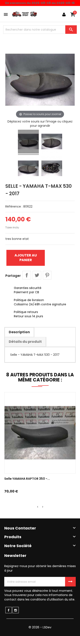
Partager (26, 275)
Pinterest (47, 275)
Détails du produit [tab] (25, 341)
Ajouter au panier (26, 257)
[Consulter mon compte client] (64, 14)
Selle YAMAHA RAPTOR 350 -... (27, 479)
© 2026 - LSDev (40, 627)
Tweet (37, 275)
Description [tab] (19, 332)
